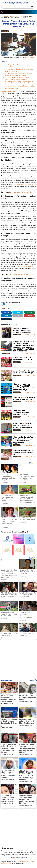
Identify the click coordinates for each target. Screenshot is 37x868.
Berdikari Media (29, 57)
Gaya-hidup (13, 12)
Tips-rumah (4, 12)
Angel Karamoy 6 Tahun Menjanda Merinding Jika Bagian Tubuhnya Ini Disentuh (26, 799)
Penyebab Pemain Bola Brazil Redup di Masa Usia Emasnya (26, 721)
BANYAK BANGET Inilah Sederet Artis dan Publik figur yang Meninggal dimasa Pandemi (9, 774)
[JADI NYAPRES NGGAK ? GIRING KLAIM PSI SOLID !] (6, 362)
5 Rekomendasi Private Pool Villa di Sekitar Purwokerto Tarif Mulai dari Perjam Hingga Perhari (23, 440)
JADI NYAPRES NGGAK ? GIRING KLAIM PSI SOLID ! (22, 358)
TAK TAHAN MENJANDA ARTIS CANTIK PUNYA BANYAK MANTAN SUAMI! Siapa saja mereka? (26, 774)
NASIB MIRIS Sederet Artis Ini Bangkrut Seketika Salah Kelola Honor (9, 722)
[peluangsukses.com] (7, 544)
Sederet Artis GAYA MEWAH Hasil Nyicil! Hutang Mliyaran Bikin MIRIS (27, 696)
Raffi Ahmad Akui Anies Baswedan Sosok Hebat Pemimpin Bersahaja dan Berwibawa (8, 697)
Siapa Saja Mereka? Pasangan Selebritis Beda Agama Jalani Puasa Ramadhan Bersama (8, 748)
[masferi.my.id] (29, 544)
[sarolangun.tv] (18, 544)
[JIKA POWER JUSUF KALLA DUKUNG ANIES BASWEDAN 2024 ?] (6, 454)
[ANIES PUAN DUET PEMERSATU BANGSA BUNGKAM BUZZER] (6, 415)
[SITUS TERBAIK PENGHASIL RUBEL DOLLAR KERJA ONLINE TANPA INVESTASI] (6, 428)
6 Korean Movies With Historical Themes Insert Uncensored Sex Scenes (22, 330)
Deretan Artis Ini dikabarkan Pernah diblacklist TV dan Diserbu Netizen (8, 798)
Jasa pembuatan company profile (24, 184)
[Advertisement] (18, 659)
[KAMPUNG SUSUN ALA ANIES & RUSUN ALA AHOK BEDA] (6, 401)
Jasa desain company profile (26, 266)
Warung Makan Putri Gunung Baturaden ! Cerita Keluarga (23, 372)
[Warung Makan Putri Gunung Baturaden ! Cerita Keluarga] (6, 375)
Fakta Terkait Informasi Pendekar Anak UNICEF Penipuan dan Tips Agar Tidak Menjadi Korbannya (24, 387)
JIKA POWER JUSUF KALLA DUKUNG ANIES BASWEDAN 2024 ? (23, 452)
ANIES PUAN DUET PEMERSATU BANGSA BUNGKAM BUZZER (21, 412)
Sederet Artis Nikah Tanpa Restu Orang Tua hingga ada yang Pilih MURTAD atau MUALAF (27, 748)
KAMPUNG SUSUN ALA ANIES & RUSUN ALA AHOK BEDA (24, 398)
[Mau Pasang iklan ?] (7, 555)
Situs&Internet (24, 12)
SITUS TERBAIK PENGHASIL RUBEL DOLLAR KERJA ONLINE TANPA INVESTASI (23, 425)
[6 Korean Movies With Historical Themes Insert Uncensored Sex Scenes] (6, 332)
